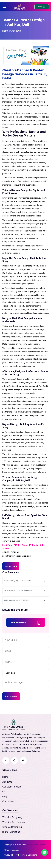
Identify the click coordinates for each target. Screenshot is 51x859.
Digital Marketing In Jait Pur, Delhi (16, 600)
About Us (7, 781)
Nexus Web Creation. (36, 844)
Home (5, 30)
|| (18, 855)
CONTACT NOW (11, 566)
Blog (4, 796)
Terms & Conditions (28, 855)
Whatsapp (42, 7)
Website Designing (12, 817)
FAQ (4, 791)
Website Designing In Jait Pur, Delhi (17, 581)
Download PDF (17, 622)
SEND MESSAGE (11, 696)
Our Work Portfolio (11, 786)
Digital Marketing (11, 832)
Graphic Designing (12, 827)
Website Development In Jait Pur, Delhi (18, 590)
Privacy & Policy (11, 855)
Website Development (14, 822)
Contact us (8, 801)
